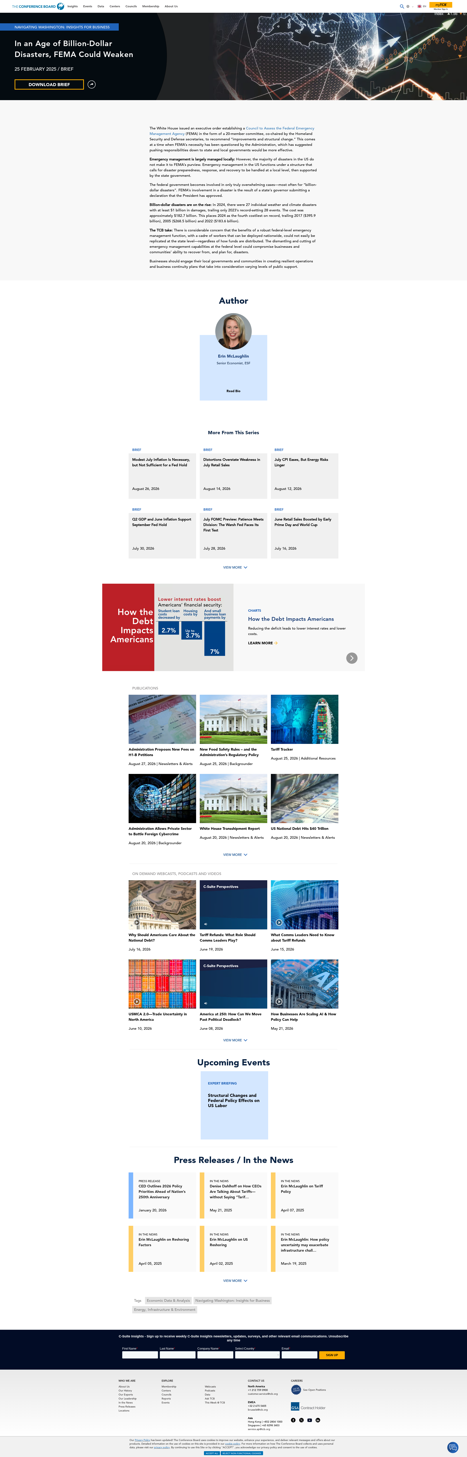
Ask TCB (210, 1398)
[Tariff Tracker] (304, 719)
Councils (10, 54)
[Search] (402, 6)
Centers (10, 45)
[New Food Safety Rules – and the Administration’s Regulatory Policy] (233, 719)
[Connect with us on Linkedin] (318, 1419)
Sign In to (18, 100)
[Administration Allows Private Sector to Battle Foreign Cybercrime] (162, 798)
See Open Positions (314, 1389)
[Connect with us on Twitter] (301, 1419)
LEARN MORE (261, 643)
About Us (11, 73)
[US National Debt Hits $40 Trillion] (304, 798)
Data (7, 36)
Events (9, 26)
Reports (166, 1398)
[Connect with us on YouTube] (309, 1419)
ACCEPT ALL (212, 1453)
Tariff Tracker (282, 749)
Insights (9, 17)
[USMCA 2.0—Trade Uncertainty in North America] (162, 984)
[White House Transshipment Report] (233, 798)
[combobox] (422, 6)
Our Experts (126, 1394)
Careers (9, 82)
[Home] (38, 6)
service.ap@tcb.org (259, 1429)
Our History (125, 1390)
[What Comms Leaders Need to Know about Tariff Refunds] (304, 904)
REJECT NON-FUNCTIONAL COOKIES (242, 1453)
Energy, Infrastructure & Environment (164, 1309)
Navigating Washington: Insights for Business (232, 1300)
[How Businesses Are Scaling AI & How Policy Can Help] (304, 984)
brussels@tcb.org (258, 1409)
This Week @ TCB (16, 91)
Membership (13, 64)
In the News (126, 1402)
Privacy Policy (142, 1440)
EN (424, 6)
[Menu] (6, 6)
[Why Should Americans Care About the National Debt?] (162, 904)
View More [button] (232, 855)
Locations (124, 1410)
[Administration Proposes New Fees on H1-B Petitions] (162, 719)
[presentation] (352, 658)
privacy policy (162, 1447)
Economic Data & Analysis (168, 1300)
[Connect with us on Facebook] (293, 1419)
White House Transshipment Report (230, 828)
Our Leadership (128, 1398)
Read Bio (233, 391)
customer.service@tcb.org (263, 1393)
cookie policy (232, 1443)
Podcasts (210, 1390)
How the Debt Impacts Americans (291, 619)
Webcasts (210, 1386)
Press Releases (127, 1406)
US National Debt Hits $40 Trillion (299, 828)
